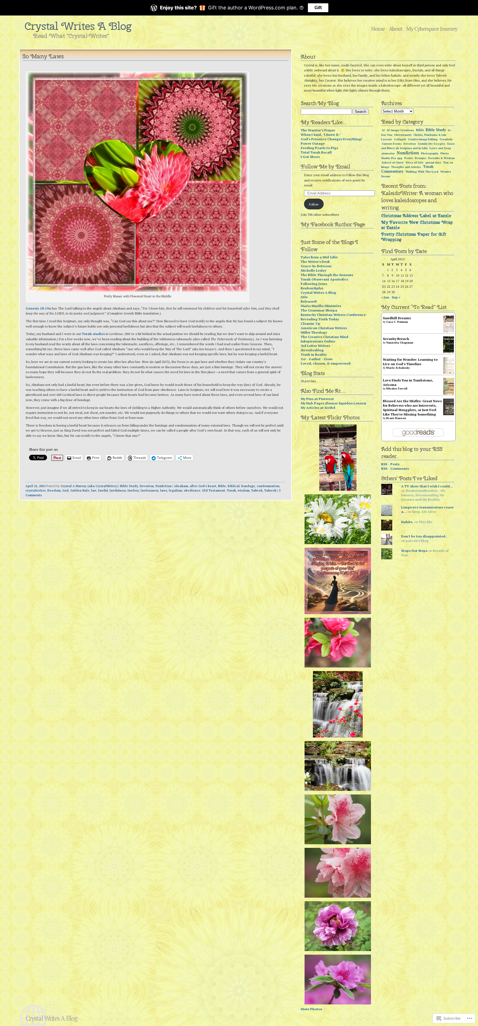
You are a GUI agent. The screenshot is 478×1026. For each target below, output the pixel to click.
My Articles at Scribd (318, 407)
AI (383, 130)
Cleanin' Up (310, 323)
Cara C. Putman (397, 322)
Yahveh (257, 490)
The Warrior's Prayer (318, 130)
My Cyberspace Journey (431, 28)
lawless (133, 490)
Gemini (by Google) (431, 144)
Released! (309, 301)
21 (384, 286)
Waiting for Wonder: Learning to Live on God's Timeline (410, 361)
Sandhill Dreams (397, 318)
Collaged (400, 139)
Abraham (181, 486)
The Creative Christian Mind (324, 336)
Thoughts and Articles (406, 167)
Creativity (446, 139)
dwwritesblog (312, 350)
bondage (248, 486)
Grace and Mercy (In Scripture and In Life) (417, 146)
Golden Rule (79, 490)
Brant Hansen (396, 418)
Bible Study (129, 486)
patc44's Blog (417, 540)
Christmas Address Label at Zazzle (416, 215)
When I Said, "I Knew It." (321, 134)
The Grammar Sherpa (319, 310)
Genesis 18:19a (38, 308)
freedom (54, 490)
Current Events (392, 144)
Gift (318, 7)
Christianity (403, 135)
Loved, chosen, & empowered (325, 363)
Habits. (407, 522)
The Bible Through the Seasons (327, 274)
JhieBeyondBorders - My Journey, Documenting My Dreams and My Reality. (423, 495)
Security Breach (396, 338)
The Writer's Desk (315, 261)
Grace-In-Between (316, 266)
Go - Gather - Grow (317, 359)
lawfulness (118, 490)
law (94, 490)
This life (425, 522)
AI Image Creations (400, 130)
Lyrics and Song (440, 148)
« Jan (385, 297)
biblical (234, 486)
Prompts (420, 158)
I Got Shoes (310, 156)
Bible (222, 486)
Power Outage (313, 143)
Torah (231, 490)
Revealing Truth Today (320, 319)
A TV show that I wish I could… (427, 486)
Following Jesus (314, 283)
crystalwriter (35, 490)
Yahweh (270, 490)
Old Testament (213, 490)
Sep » (396, 297)
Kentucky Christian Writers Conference (333, 314)
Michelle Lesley (313, 270)
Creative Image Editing (423, 139)
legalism (175, 490)
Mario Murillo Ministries (321, 305)
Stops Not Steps (414, 550)
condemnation (268, 486)
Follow (314, 204)
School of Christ (393, 162)
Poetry (408, 158)
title (304, 297)
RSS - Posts (390, 464)
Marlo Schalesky (398, 368)
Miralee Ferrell (396, 388)
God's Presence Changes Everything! (331, 139)
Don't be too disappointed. (423, 536)
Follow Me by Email (325, 166)
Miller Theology (314, 332)
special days (433, 162)
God (65, 490)
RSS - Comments (395, 468)
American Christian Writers (324, 328)
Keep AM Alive (424, 511)
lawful (103, 490)
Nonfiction (163, 486)
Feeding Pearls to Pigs (319, 148)
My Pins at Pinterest (317, 398)
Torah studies (93, 333)
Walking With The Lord (422, 171)
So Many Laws (43, 56)
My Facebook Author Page (333, 224)
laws (163, 490)
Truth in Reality (314, 354)
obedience (192, 490)
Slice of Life (414, 162)
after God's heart (203, 486)
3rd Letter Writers (315, 345)
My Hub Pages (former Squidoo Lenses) (333, 403)
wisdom (244, 490)
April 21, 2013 (35, 486)
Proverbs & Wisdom (441, 158)
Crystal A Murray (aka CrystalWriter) (89, 486)
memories (388, 153)
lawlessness (150, 490)
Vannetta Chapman (399, 342)
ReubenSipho (312, 288)
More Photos (311, 1009)
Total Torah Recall (316, 152)
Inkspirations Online (318, 341)
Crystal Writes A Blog (78, 26)
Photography (429, 153)
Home (378, 28)
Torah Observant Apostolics (324, 279)
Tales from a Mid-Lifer (319, 257)
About (395, 28)
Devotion (147, 486)
